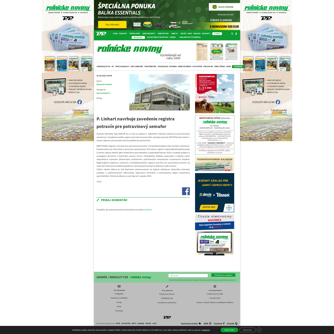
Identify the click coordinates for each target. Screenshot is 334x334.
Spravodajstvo (103, 66)
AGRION (141, 323)
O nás (115, 33)
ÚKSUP (148, 323)
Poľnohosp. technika (167, 66)
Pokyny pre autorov (167, 294)
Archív (183, 33)
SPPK (118, 323)
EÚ (113, 66)
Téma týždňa (219, 66)
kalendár (238, 66)
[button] (223, 275)
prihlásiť (147, 209)
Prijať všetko (229, 330)
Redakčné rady (167, 298)
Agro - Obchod (194, 33)
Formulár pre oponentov (167, 302)
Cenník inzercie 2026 (215, 294)
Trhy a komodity (122, 66)
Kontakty (206, 33)
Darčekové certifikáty (119, 298)
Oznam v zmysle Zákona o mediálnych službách (214, 302)
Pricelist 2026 (215, 298)
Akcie (119, 306)
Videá (228, 66)
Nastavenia (247, 330)
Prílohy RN (208, 66)
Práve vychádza (184, 66)
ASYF (155, 323)
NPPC (134, 323)
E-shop (119, 302)
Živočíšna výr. (150, 66)
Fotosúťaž (197, 66)
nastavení (206, 330)
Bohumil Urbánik (104, 84)
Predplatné (119, 294)
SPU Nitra (126, 323)
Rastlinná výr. (137, 66)
